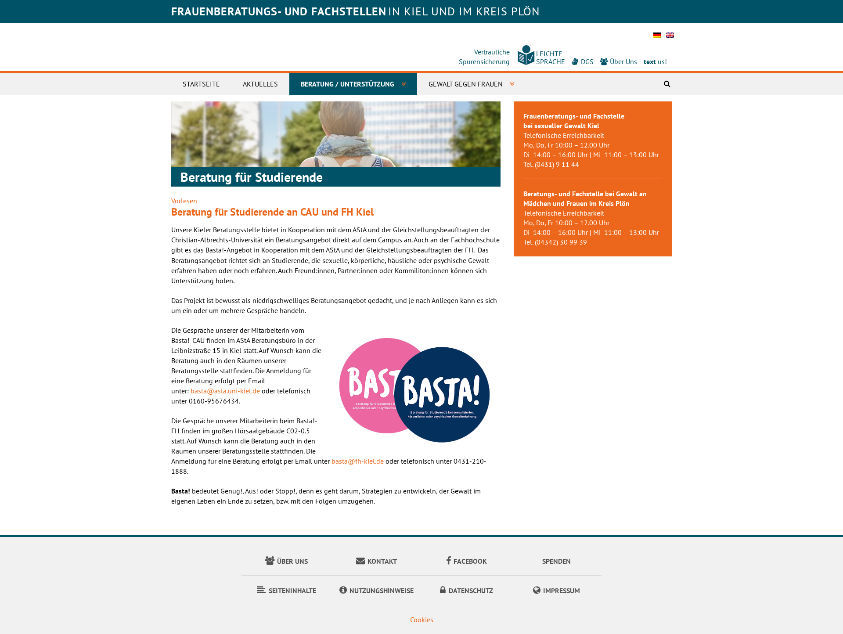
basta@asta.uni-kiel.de (225, 390)
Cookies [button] (421, 619)
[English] (670, 37)
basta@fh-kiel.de (357, 461)
